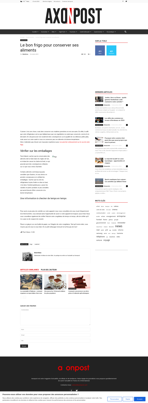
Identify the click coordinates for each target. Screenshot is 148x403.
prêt (106, 230)
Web (53, 32)
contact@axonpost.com (79, 385)
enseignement (111, 216)
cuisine (113, 213)
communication (101, 213)
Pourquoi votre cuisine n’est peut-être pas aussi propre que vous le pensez (116, 140)
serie (105, 233)
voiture (99, 240)
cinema (114, 210)
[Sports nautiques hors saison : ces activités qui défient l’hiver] (99, 181)
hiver (108, 223)
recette (114, 230)
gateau (111, 220)
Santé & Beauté (85, 32)
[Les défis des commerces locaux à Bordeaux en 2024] (99, 120)
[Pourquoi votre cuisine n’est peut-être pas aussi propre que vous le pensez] (99, 140)
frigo (31, 244)
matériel (37, 244)
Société (34, 32)
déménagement (121, 213)
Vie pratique (110, 32)
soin (109, 233)
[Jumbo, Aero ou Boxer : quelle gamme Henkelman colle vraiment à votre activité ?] (99, 99)
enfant (103, 216)
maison (106, 226)
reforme (120, 230)
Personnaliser (114, 399)
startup (113, 233)
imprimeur (99, 226)
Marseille (111, 226)
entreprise (121, 216)
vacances (112, 237)
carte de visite (100, 210)
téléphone (100, 237)
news (118, 226)
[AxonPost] (74, 16)
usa (107, 237)
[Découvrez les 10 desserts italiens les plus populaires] (55, 282)
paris (102, 230)
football (99, 219)
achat (98, 206)
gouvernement (101, 223)
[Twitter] (126, 1)
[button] (125, 31)
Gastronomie (98, 32)
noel (98, 230)
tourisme (120, 233)
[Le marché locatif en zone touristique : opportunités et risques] (99, 160)
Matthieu (25, 54)
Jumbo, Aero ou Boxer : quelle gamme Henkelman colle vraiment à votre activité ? (115, 100)
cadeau (116, 206)
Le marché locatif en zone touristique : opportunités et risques (115, 161)
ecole (98, 216)
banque (107, 206)
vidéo (118, 237)
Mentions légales (47, 1)
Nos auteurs (57, 1)
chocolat (108, 209)
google (116, 220)
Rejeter (128, 399)
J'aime (100, 46)
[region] (74, 397)
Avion (102, 206)
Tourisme (72, 32)
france (105, 219)
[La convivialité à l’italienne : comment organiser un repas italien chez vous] (31, 282)
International (99, 105)
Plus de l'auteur (49, 270)
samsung (99, 233)
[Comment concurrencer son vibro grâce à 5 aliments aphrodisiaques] (79, 282)
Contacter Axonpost (67, 1)
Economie (44, 32)
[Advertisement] (55, 125)
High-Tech (62, 32)
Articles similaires (29, 270)
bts (111, 206)
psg (110, 230)
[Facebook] (122, 1)
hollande (113, 223)
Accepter (140, 399)
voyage (106, 240)
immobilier (121, 223)
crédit (108, 213)
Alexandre (107, 105)
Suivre (111, 46)
